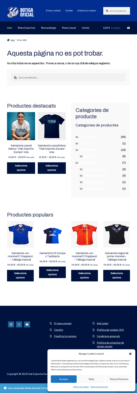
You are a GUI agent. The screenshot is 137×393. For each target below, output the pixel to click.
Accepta (63, 379)
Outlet (86, 27)
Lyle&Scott (91, 156)
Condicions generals (108, 336)
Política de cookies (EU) (110, 329)
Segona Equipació (95, 182)
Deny (91, 379)
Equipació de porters (96, 169)
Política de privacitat (99, 386)
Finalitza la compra (86, 10)
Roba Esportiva (26, 27)
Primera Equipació (95, 175)
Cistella (69, 10)
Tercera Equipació (95, 188)
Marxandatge (48, 27)
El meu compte (53, 10)
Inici (9, 27)
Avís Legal (102, 323)
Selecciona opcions (21, 167)
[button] (130, 353)
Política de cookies (81, 386)
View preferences (119, 379)
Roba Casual (69, 27)
